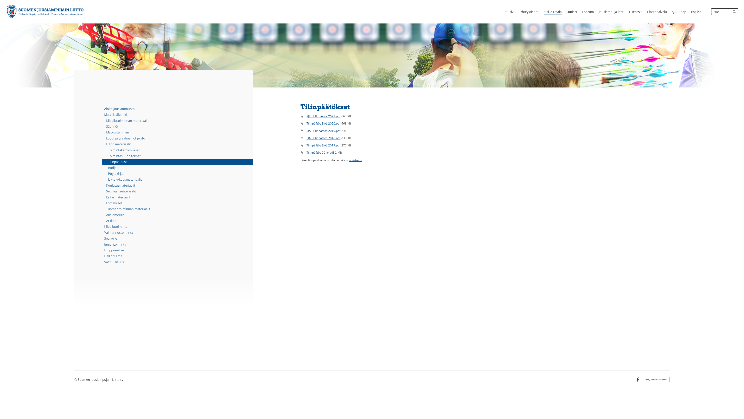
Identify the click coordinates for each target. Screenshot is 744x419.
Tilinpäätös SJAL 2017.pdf (323, 145)
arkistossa (355, 160)
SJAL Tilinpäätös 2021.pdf (323, 116)
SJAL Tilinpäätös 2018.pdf (323, 138)
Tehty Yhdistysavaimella (656, 379)
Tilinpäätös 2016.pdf (320, 152)
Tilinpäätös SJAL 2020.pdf (323, 123)
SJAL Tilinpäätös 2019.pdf (323, 131)
